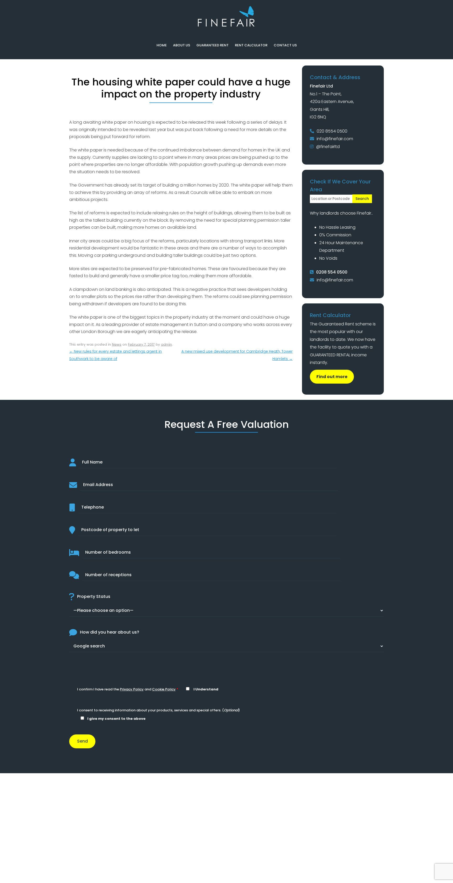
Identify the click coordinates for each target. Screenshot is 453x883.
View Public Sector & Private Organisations (226, 836)
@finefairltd (328, 147)
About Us (181, 45)
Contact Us (285, 45)
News (116, 344)
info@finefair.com (335, 139)
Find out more (331, 377)
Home (162, 45)
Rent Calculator (251, 45)
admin (166, 344)
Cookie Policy (164, 689)
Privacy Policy (132, 689)
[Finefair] (226, 25)
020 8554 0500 (332, 131)
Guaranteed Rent (212, 45)
